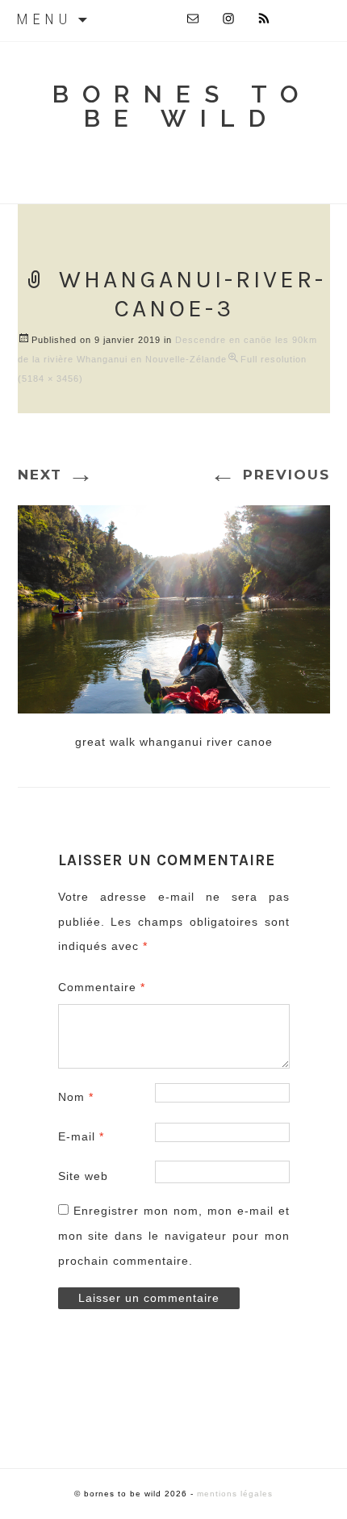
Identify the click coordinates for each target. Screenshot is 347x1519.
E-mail (81, 1136)
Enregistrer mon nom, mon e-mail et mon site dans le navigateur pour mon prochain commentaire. (174, 1235)
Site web (83, 1176)
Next (56, 475)
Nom (76, 1096)
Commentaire (101, 987)
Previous (270, 475)
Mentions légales (235, 1493)
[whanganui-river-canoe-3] (174, 607)
